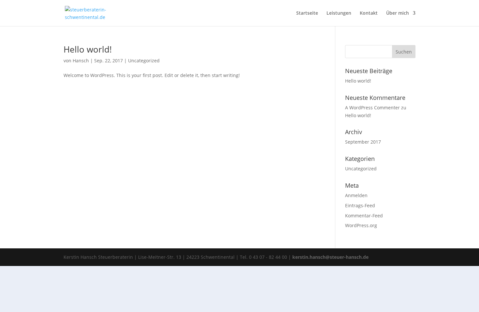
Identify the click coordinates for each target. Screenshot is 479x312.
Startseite (307, 13)
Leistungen (339, 13)
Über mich (397, 13)
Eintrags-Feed (360, 205)
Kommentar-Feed (364, 215)
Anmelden (356, 195)
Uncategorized (144, 60)
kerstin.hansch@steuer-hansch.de (330, 257)
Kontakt (369, 13)
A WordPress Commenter (372, 107)
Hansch (81, 60)
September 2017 (363, 142)
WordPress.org (361, 225)
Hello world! (88, 49)
